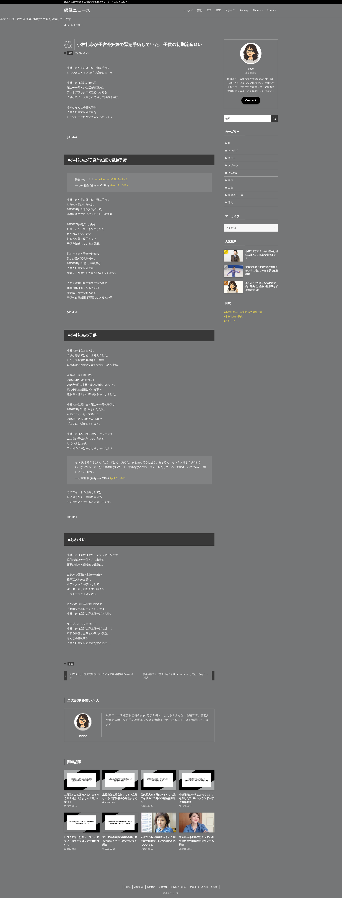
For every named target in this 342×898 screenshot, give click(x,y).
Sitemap (163, 887)
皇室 (230, 180)
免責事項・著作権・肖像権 (203, 887)
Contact (250, 100)
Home (128, 887)
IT (229, 143)
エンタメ (233, 150)
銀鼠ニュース (77, 10)
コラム (232, 157)
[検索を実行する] (274, 118)
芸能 (70, 53)
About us (139, 887)
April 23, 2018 (117, 478)
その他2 (232, 172)
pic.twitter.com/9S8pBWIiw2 (110, 179)
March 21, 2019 (119, 185)
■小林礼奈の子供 (233, 316)
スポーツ (233, 165)
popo (83, 735)
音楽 (230, 202)
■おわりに (229, 321)
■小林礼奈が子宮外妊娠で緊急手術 (243, 311)
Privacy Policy (178, 887)
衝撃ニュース (235, 195)
